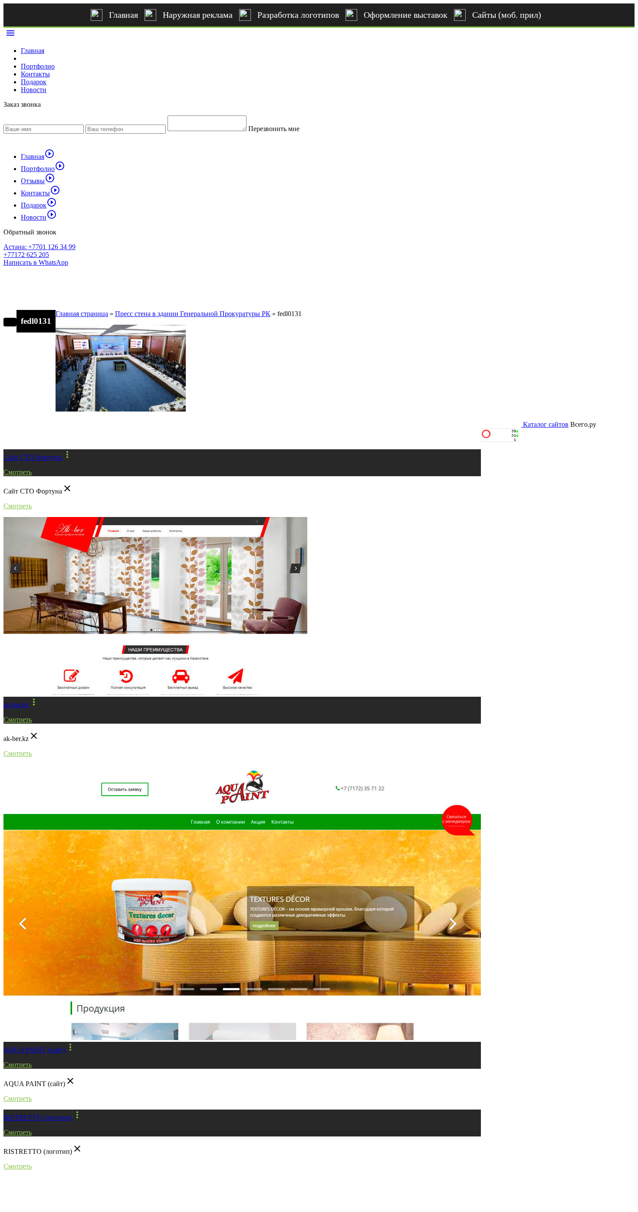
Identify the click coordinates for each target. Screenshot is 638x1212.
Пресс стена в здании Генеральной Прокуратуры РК (192, 313)
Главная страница (82, 313)
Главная (123, 15)
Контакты (35, 74)
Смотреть (17, 472)
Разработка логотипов (298, 15)
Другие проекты (42, 434)
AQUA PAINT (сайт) (34, 1050)
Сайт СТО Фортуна (32, 457)
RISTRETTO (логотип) (37, 1117)
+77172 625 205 (26, 254)
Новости (33, 89)
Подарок (33, 82)
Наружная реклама (198, 15)
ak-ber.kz (16, 704)
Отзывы (38, 180)
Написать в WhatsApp (35, 262)
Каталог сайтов (546, 424)
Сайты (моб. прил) (506, 15)
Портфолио (38, 66)
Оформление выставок (405, 15)
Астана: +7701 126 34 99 (39, 246)
